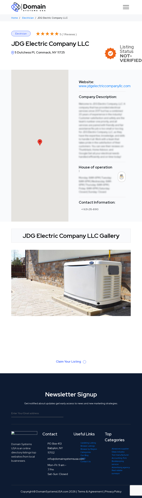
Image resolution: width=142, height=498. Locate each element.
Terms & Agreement (90, 491)
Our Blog (84, 455)
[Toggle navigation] (126, 7)
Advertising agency (121, 467)
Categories (86, 452)
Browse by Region (89, 449)
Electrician (28, 17)
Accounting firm (119, 458)
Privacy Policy (113, 491)
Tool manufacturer (120, 455)
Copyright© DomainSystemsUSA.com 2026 (48, 491)
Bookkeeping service (118, 463)
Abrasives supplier (120, 448)
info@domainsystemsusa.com (66, 459)
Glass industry (118, 451)
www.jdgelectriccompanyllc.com (105, 86)
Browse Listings (88, 446)
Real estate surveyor (117, 472)
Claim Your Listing (69, 361)
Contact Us (86, 461)
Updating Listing (88, 442)
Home (14, 17)
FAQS (83, 458)
